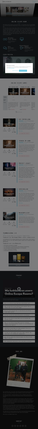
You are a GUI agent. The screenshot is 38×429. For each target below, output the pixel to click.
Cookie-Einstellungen (15, 70)
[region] (19, 68)
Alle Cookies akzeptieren (23, 70)
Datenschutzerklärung (11, 68)
